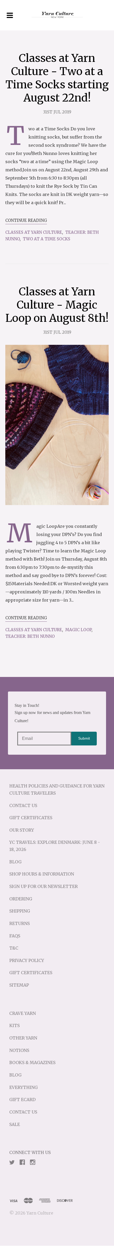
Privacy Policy (26, 960)
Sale (14, 1124)
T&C (13, 948)
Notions (19, 1050)
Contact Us (23, 805)
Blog (15, 861)
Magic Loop (78, 629)
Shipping (19, 911)
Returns (19, 923)
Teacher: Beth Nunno (30, 636)
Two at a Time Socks (46, 238)
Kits (14, 1025)
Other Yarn (23, 1038)
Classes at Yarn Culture (33, 232)
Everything (23, 1087)
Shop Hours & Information (41, 874)
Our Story (21, 830)
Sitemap (19, 985)
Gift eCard (22, 1099)
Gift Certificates (30, 817)
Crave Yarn (22, 1013)
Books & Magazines (32, 1062)
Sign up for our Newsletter (43, 886)
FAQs (14, 935)
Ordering (20, 898)
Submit (84, 738)
